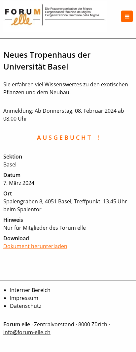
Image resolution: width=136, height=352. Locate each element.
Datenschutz (25, 305)
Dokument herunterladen (35, 246)
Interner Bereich (30, 290)
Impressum (24, 298)
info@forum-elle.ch (27, 332)
